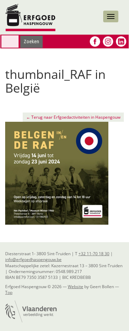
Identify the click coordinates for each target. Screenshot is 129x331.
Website (75, 286)
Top (8, 292)
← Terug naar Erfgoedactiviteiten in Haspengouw (73, 117)
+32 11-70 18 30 (93, 254)
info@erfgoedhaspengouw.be (33, 259)
